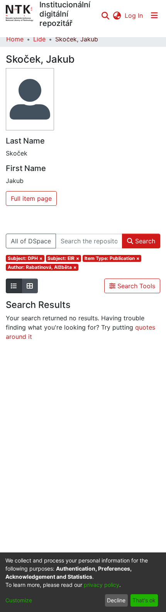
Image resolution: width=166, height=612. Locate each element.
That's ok (144, 600)
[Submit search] (105, 15)
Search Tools (135, 286)
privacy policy (101, 584)
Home (15, 39)
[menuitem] (117, 15)
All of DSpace (31, 241)
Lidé (39, 39)
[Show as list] (14, 286)
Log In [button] (134, 15)
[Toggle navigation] (154, 15)
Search (144, 241)
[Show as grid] (30, 286)
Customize (18, 600)
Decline (116, 600)
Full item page (31, 198)
